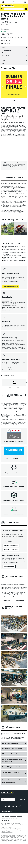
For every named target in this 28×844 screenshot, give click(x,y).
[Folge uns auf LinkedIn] (12, 806)
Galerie (4, 60)
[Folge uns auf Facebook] (2, 806)
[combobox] (14, 9)
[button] (2, 9)
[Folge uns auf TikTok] (20, 806)
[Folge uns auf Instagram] (5, 806)
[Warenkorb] (26, 5)
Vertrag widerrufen (6, 820)
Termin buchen (5, 55)
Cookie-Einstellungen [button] (6, 818)
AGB (3, 816)
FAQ (3, 63)
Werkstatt (4, 52)
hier (17, 326)
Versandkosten (17, 823)
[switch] (25, 2)
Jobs (3, 58)
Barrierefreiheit (13, 816)
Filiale (3, 47)
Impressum (7, 816)
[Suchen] (22, 9)
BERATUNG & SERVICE (5, 738)
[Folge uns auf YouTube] (9, 806)
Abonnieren (22, 799)
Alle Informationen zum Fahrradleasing (9, 305)
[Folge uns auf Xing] (16, 806)
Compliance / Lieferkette (15, 818)
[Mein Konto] (24, 5)
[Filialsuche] (21, 5)
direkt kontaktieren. (6, 310)
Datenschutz (19, 816)
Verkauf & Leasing (6, 50)
